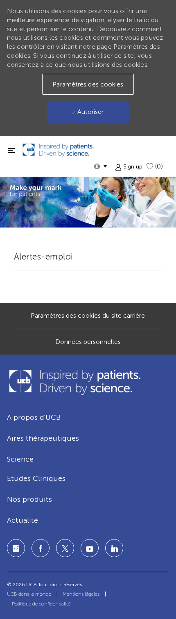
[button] (100, 166)
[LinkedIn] (90, 548)
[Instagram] (16, 548)
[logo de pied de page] (74, 382)
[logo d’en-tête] (58, 150)
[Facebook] (41, 548)
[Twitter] (65, 548)
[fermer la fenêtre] (11, 150)
